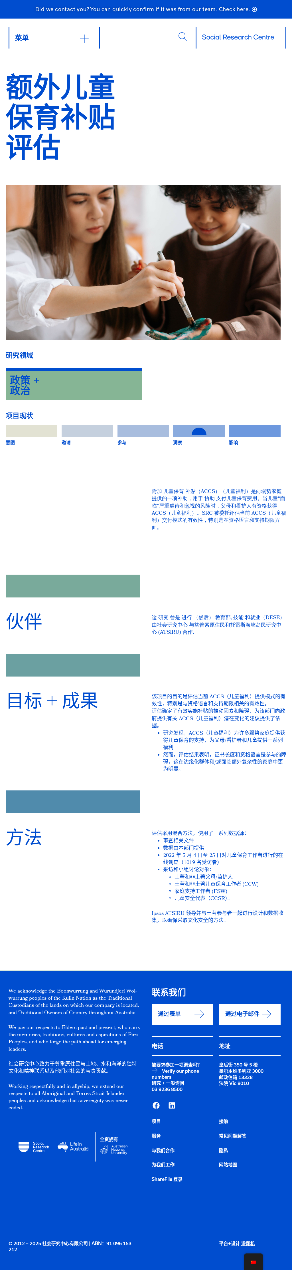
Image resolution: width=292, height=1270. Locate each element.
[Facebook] (156, 1105)
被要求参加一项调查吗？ (177, 1064)
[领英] (172, 1105)
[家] (238, 37)
